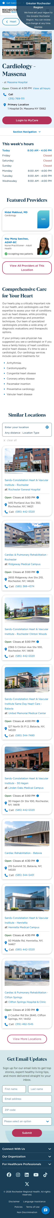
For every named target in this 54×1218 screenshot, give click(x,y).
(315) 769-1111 (16, 98)
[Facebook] (9, 1174)
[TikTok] (45, 1174)
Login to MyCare (27, 120)
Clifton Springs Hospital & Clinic (27, 1002)
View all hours (41, 88)
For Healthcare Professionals (21, 1164)
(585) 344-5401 (24, 875)
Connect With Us (13, 1149)
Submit (27, 1133)
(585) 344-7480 (24, 735)
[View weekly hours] (37, 497)
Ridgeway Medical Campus (24, 564)
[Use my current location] (47, 427)
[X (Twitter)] (27, 1183)
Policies (18, 1207)
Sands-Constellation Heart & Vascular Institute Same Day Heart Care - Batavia (26, 704)
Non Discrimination (27, 1212)
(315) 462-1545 (24, 1024)
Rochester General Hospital (24, 489)
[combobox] (4, 1121)
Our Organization (14, 1156)
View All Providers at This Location (27, 268)
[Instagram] (18, 1174)
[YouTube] (36, 1174)
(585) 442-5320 (25, 511)
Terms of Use (32, 1207)
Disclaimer (14, 1201)
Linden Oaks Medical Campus (26, 787)
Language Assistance (34, 1201)
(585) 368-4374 (24, 586)
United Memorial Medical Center (27, 713)
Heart (13, 21)
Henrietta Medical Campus (23, 927)
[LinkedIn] (26, 1174)
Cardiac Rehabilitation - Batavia (23, 853)
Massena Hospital (17, 82)
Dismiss (38, 27)
